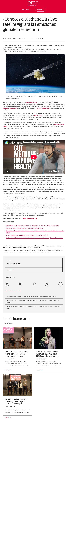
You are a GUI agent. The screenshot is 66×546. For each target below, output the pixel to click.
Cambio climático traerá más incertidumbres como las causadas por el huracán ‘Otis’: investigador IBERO (35, 232)
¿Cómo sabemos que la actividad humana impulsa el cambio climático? (27, 235)
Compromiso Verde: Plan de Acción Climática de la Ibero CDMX (24, 228)
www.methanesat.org (30, 218)
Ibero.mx (39, 9)
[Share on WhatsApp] (47, 284)
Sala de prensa (25, 9)
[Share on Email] (60, 284)
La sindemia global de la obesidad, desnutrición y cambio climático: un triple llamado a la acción (34, 238)
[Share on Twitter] (7, 284)
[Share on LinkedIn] (20, 284)
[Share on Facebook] (34, 284)
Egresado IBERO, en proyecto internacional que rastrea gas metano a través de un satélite (32, 226)
